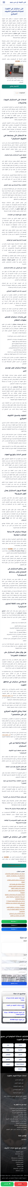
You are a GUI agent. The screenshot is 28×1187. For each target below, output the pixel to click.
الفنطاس (8, 1054)
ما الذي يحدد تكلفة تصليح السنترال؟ (15, 901)
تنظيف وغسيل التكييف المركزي (17, 886)
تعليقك (25, 941)
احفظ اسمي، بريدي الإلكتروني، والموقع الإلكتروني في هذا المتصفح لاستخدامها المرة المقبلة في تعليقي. (12, 977)
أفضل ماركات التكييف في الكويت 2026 (15, 1006)
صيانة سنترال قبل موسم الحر (17, 884)
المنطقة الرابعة (20, 1064)
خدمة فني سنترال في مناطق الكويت (16, 907)
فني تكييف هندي (6, 734)
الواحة (8, 1050)
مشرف (20, 1045)
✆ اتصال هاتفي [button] (14, 86)
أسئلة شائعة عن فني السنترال (17, 913)
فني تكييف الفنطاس (18, 1089)
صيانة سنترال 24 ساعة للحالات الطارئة (15, 894)
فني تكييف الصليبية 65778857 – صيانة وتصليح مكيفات (14, 1013)
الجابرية (20, 1050)
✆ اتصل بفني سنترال (14, 865)
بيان (8, 1045)
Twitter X (13, 925)
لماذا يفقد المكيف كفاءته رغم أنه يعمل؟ (15, 999)
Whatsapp (13, 921)
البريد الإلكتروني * (23, 961)
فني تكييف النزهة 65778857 (17, 1019)
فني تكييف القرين (19, 1083)
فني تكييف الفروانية (18, 1086)
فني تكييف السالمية (7, 695)
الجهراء (8, 1064)
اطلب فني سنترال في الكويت (17, 915)
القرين (20, 1059)
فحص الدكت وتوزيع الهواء (18, 888)
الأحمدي (8, 1059)
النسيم (20, 1054)
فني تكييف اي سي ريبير (18, 2)
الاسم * (25, 954)
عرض (17, 93)
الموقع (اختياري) (23, 968)
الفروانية (20, 1069)
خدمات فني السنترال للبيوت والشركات (15, 873)
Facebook (13, 929)
